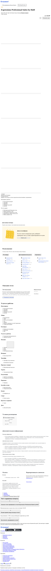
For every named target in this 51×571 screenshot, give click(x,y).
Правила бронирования (8, 548)
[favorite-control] (40, 18)
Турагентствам (6, 556)
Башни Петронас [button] (9, 260)
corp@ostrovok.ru (29, 478)
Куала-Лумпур (7, 495)
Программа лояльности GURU (9, 550)
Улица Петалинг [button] (25, 264)
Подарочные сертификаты (8, 551)
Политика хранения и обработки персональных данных (12, 569)
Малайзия (6, 494)
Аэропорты (38, 254)
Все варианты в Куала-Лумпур (9, 5)
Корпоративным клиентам (8, 557)
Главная (5, 492)
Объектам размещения (8, 555)
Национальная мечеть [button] (26, 270)
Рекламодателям (6, 560)
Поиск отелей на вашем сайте (9, 558)
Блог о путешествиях (7, 544)
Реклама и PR (6, 561)
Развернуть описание (9, 297)
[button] (25, 31)
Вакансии (5, 537)
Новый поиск (23, 5)
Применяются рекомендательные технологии (34, 569)
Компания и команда (7, 535)
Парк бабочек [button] (24, 269)
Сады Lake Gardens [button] (25, 278)
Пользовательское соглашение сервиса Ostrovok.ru (13, 549)
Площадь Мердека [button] (25, 262)
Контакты (5, 536)
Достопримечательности (25, 254)
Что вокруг (5, 254)
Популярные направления (8, 545)
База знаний (5, 542)
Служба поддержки (7, 543)
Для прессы (5, 538)
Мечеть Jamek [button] (25, 260)
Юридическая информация (8, 547)
